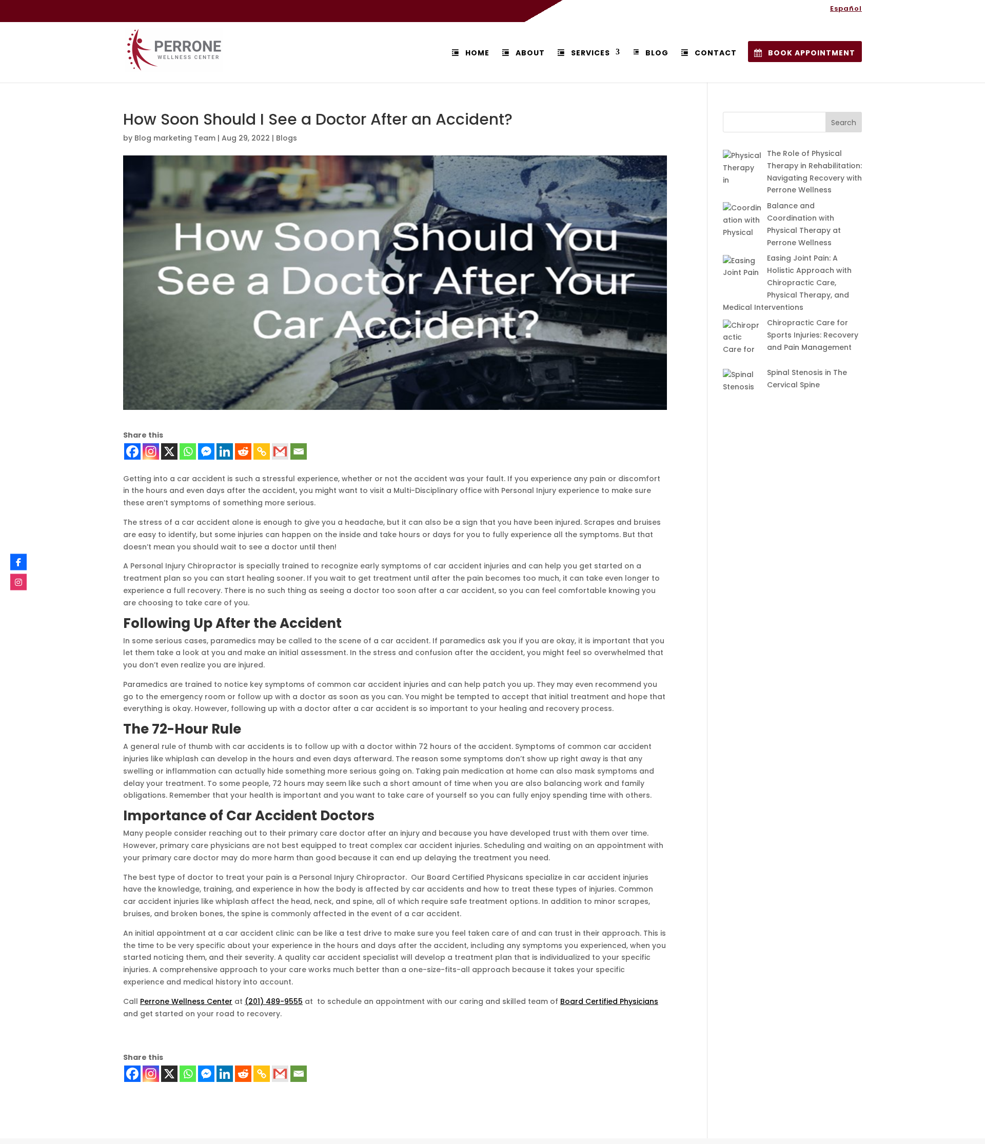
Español (846, 9)
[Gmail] (280, 451)
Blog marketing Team (174, 138)
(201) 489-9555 (274, 1001)
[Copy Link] (261, 451)
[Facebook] (132, 451)
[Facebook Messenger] (206, 451)
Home (477, 53)
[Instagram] (151, 451)
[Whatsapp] (188, 451)
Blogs (286, 138)
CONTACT (716, 53)
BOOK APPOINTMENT (811, 53)
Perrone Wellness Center (186, 1001)
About (530, 53)
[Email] (298, 451)
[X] (169, 451)
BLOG (656, 53)
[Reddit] (243, 451)
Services (590, 53)
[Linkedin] (224, 451)
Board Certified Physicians (609, 1001)
